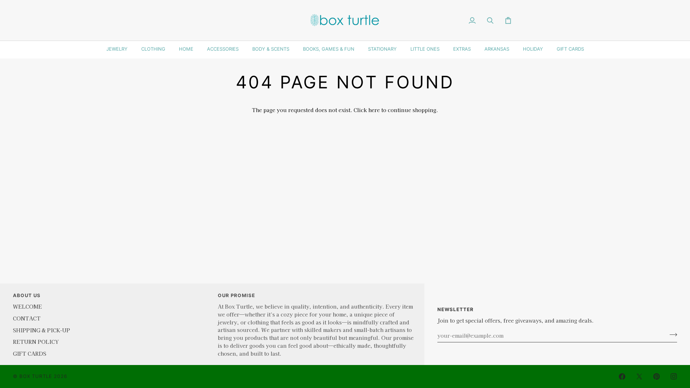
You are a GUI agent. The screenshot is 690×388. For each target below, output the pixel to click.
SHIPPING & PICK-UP (41, 330)
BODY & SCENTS (270, 49)
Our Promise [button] (236, 295)
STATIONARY (382, 49)
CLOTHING (153, 49)
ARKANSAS (496, 49)
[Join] (671, 334)
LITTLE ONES (425, 49)
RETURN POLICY (36, 341)
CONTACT (27, 318)
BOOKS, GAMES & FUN (328, 49)
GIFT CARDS (570, 49)
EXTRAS (462, 49)
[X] (639, 376)
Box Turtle (35, 376)
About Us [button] (27, 295)
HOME (186, 49)
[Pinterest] (656, 376)
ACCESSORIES (223, 49)
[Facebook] (622, 376)
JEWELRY (117, 49)
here (374, 110)
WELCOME (27, 306)
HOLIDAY (533, 49)
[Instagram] (674, 376)
